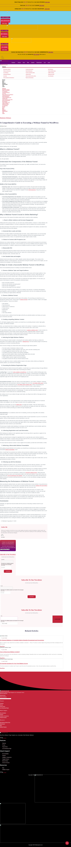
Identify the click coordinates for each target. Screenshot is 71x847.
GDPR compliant (51, 72)
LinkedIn (2, 559)
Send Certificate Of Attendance (8, 77)
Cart (45, 62)
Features (13, 62)
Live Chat (5, 75)
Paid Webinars (50, 69)
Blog (28, 62)
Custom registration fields (30, 72)
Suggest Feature (3, 717)
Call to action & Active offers (31, 75)
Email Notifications (29, 70)
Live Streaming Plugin (4, 707)
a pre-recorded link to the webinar (14, 475)
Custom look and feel (29, 69)
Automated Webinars (7, 74)
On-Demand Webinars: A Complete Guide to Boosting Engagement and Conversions (22, 640)
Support (32, 62)
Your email (3, 565)
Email (2, 585)
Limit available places (52, 70)
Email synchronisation (29, 77)
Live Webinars (5, 72)
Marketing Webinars (5, 118)
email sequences (32, 189)
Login (49, 62)
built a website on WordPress (19, 372)
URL (1, 615)
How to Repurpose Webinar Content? (10, 652)
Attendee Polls (28, 74)
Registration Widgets (7, 69)
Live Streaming (50, 75)
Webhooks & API (51, 74)
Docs (24, 62)
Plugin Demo (39, 62)
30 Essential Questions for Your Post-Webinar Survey (14, 663)
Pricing (19, 62)
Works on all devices (7, 70)
